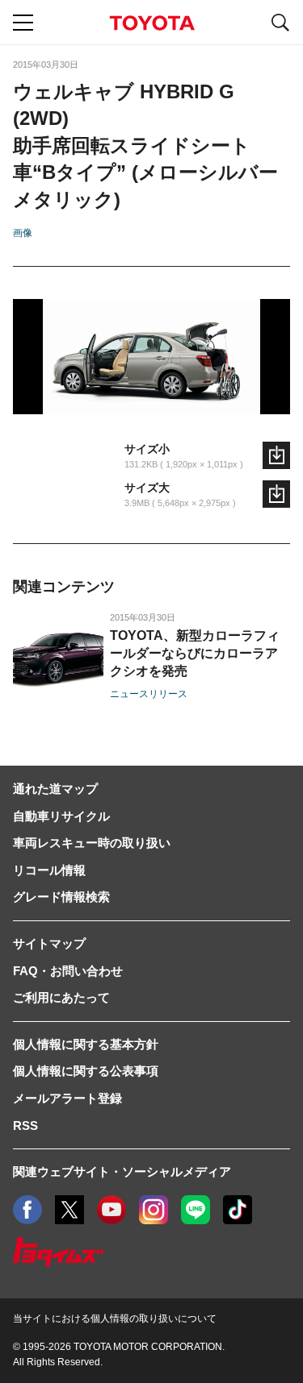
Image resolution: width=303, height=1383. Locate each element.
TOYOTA (152, 23)
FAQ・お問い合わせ (68, 971)
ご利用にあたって (61, 997)
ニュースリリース (148, 694)
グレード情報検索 (61, 896)
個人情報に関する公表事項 (85, 1071)
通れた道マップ (55, 788)
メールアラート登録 (67, 1098)
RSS (25, 1125)
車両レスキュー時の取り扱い (91, 842)
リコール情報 (49, 870)
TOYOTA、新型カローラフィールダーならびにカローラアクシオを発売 (195, 653)
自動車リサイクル (61, 816)
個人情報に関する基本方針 (85, 1044)
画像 (22, 233)
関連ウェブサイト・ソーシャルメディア (122, 1171)
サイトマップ (49, 943)
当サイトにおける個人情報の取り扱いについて (115, 1318)
